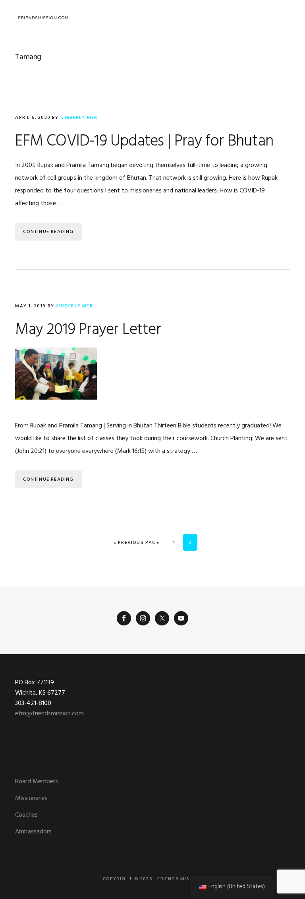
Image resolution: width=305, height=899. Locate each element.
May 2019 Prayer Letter (87, 330)
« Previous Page (136, 542)
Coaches (26, 815)
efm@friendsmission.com (49, 714)
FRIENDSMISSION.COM (43, 18)
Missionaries (31, 798)
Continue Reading (48, 232)
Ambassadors (33, 832)
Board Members (36, 782)
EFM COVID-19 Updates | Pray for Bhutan (144, 141)
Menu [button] (280, 17)
